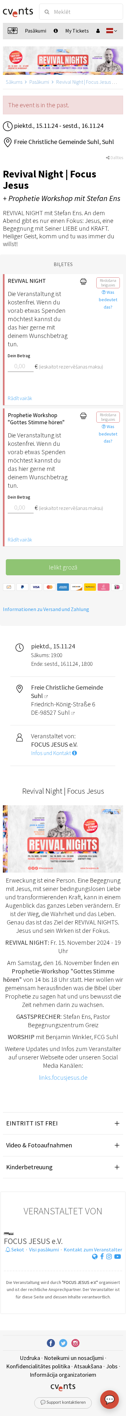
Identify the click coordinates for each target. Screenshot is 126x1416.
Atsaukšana (88, 1366)
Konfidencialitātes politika (38, 1366)
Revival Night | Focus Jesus (83, 82)
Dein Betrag (19, 356)
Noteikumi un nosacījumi (74, 1358)
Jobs (112, 1366)
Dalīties (116, 157)
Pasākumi (39, 82)
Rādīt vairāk (20, 398)
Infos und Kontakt (51, 753)
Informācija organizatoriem (63, 1374)
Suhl (64, 712)
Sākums (14, 82)
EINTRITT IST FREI (32, 1123)
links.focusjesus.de (63, 1077)
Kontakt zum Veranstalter (93, 1249)
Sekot (17, 1249)
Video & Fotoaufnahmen (39, 1145)
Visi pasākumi (44, 1249)
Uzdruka (30, 1358)
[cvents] (18, 12)
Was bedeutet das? (108, 299)
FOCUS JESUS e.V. (33, 1241)
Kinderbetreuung (29, 1167)
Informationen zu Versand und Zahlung (46, 609)
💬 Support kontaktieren (63, 1403)
